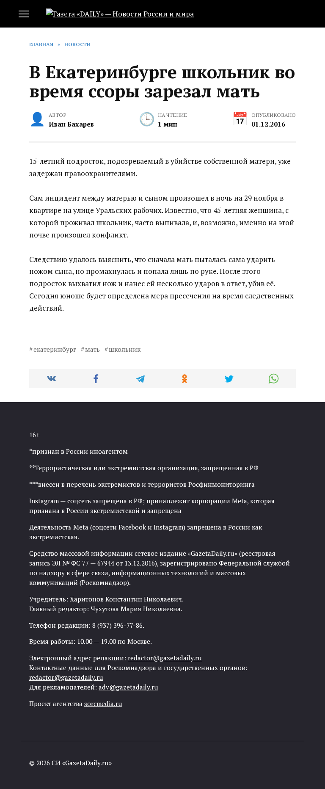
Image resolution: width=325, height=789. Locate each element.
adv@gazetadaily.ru (128, 687)
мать (92, 349)
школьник (124, 349)
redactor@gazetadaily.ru (165, 658)
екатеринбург (54, 349)
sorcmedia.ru (103, 703)
